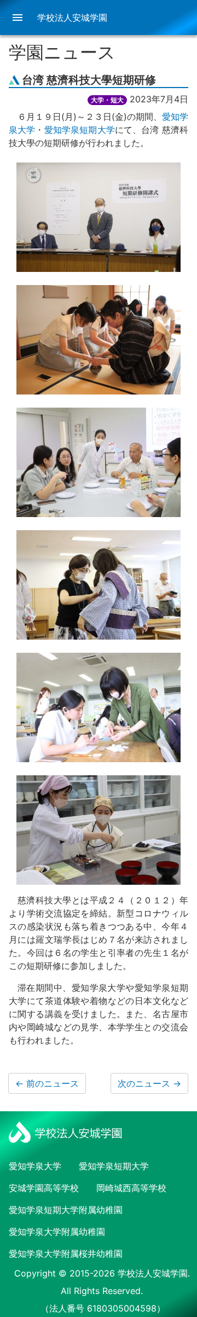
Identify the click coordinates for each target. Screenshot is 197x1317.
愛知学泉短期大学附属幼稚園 (66, 1209)
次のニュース (149, 1083)
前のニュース (47, 1083)
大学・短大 (107, 100)
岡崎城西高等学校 (131, 1187)
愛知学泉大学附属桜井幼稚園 (66, 1253)
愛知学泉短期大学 (79, 129)
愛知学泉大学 (35, 1166)
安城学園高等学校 (44, 1187)
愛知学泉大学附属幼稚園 (57, 1231)
